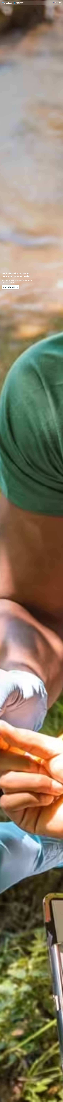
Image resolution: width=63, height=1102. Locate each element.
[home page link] (7, 3)
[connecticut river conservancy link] (19, 3)
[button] (55, 3)
